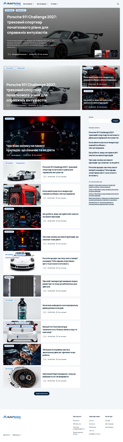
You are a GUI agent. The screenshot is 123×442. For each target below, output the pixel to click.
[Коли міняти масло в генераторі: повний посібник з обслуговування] (61, 33)
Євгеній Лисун (93, 202)
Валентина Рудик (94, 198)
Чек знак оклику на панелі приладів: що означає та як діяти (104, 161)
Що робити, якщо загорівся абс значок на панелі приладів (103, 154)
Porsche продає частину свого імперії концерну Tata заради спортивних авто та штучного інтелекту (103, 171)
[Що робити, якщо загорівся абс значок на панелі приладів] (101, 99)
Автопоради (10, 10)
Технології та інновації (12, 257)
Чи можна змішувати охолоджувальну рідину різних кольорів (101, 203)
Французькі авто (27, 326)
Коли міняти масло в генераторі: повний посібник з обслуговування (104, 145)
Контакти (6, 435)
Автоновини (9, 68)
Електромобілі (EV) (22, 323)
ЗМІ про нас (16, 435)
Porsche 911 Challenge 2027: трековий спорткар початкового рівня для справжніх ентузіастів (104, 135)
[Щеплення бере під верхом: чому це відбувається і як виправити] (22, 377)
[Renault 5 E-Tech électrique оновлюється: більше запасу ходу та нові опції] (22, 331)
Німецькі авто (21, 68)
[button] (118, 4)
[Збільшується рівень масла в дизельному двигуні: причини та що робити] (22, 354)
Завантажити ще (42, 393)
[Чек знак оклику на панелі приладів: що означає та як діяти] (41, 138)
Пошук (91, 117)
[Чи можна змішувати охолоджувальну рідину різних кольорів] (22, 308)
